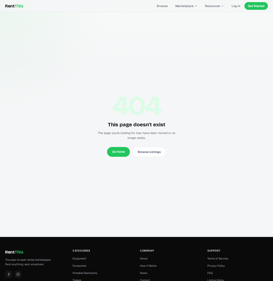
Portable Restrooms (85, 273)
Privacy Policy (216, 266)
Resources (212, 6)
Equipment (79, 258)
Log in (236, 6)
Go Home (118, 152)
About (144, 258)
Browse (162, 6)
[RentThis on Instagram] (18, 274)
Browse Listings (149, 152)
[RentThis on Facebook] (8, 274)
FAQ (210, 273)
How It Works (148, 266)
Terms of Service (217, 258)
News (143, 273)
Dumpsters (79, 266)
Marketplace (184, 6)
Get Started (256, 6)
